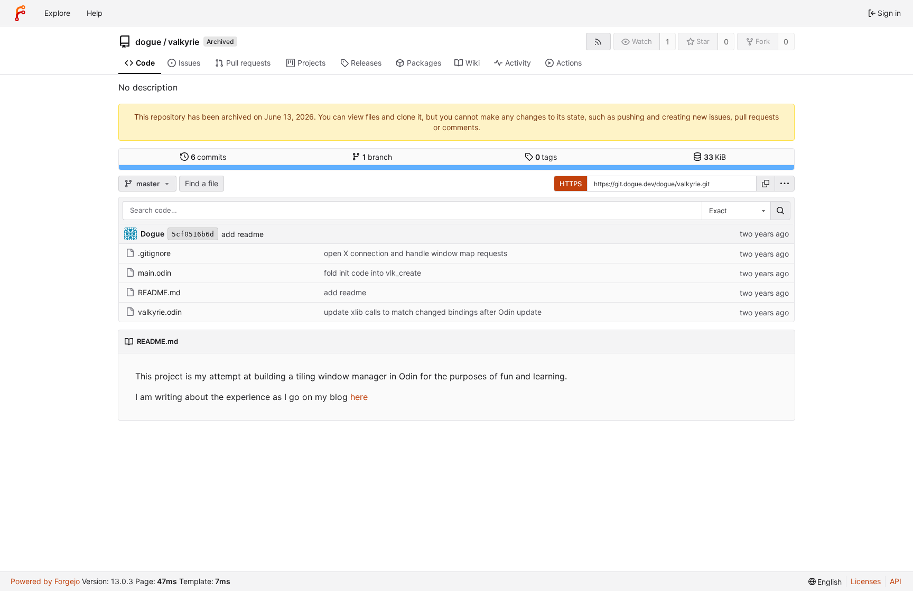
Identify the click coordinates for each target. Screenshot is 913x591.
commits (209, 156)
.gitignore (154, 253)
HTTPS (571, 183)
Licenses (866, 581)
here (359, 397)
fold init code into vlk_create (372, 272)
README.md (159, 292)
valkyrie (183, 42)
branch (377, 156)
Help (95, 12)
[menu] (785, 184)
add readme (242, 234)
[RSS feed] (598, 41)
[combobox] (736, 210)
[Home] (20, 13)
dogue (148, 42)
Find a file (201, 183)
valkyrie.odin (160, 311)
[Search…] (780, 210)
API (895, 581)
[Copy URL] (765, 184)
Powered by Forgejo (45, 581)
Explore (57, 12)
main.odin (154, 272)
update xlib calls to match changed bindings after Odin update (433, 311)
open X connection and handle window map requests (415, 253)
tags (546, 156)
